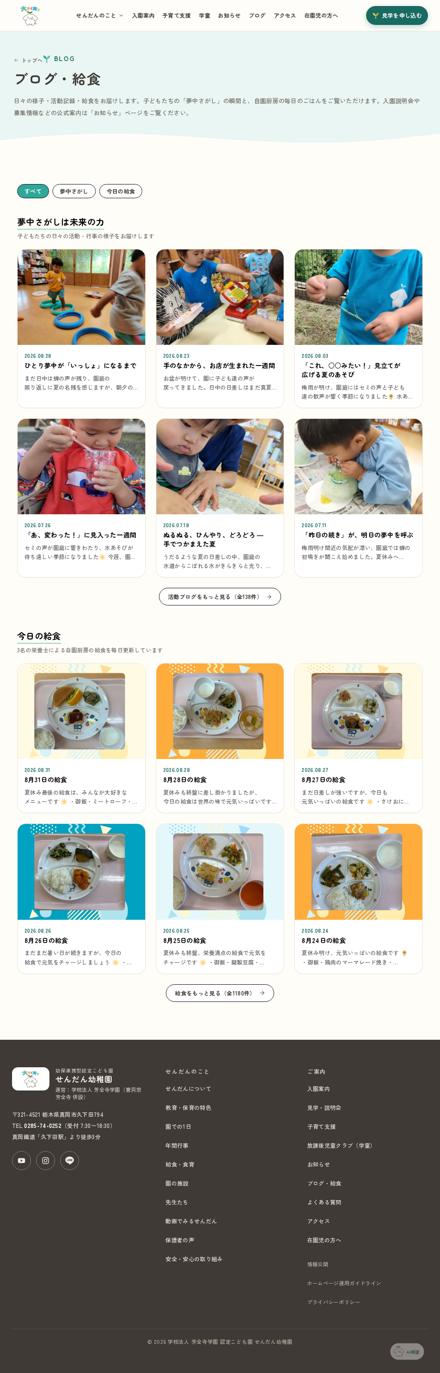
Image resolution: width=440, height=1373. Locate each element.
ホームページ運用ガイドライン (344, 1283)
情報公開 (317, 1264)
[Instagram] (45, 1160)
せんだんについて (188, 1088)
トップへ (32, 60)
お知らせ (229, 15)
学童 (205, 15)
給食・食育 (179, 1164)
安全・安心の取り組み (194, 1259)
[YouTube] (21, 1160)
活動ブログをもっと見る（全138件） (215, 597)
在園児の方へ (321, 15)
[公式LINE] (69, 1160)
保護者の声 (179, 1240)
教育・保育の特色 (188, 1107)
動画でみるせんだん (191, 1221)
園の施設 (176, 1183)
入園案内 (143, 15)
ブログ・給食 (324, 1183)
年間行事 (176, 1145)
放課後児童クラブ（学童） (341, 1145)
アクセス (285, 15)
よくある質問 (324, 1202)
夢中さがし (74, 191)
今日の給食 (121, 191)
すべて (33, 191)
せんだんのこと (96, 15)
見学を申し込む (402, 15)
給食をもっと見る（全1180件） (215, 993)
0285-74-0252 (42, 1125)
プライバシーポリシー (333, 1301)
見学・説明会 (324, 1107)
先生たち (176, 1202)
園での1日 (178, 1126)
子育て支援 (176, 15)
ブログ (257, 15)
